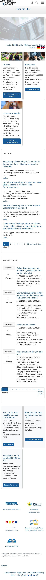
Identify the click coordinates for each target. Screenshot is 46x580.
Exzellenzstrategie (11, 113)
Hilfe (18, 575)
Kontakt (9, 45)
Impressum (21, 573)
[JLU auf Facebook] (37, 575)
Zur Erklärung (8, 444)
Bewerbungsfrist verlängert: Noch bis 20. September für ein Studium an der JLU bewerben (21, 164)
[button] (32, 2)
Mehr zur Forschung (33, 89)
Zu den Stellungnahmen (34, 439)
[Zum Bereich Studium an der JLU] (11, 56)
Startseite (4, 565)
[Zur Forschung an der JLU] (34, 56)
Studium (6, 65)
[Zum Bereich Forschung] (22, 29)
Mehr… (5, 178)
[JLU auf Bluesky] (28, 575)
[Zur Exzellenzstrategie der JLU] (11, 105)
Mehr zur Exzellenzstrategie (12, 141)
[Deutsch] (39, 47)
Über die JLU (23, 9)
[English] (43, 47)
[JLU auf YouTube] (34, 575)
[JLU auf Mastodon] (31, 575)
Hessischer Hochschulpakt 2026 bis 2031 (11, 458)
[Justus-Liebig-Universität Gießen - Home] (11, 3)
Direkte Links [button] (18, 45)
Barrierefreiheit (10, 573)
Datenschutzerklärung (35, 573)
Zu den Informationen (10, 485)
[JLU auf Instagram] (23, 575)
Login (13, 575)
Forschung (30, 65)
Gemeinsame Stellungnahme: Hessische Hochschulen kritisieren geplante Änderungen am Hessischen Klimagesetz (22, 226)
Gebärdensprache (31, 45)
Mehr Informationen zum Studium (11, 95)
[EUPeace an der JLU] (34, 520)
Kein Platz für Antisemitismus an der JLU (33, 415)
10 (34, 389)
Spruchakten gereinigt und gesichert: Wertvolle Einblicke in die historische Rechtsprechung (22, 184)
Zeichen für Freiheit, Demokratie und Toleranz (10, 415)
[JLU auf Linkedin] (25, 575)
